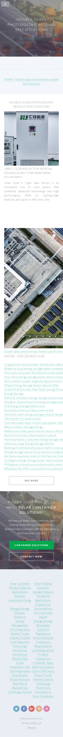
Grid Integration (20, 629)
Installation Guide (20, 600)
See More (31, 480)
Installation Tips (20, 667)
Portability (43, 596)
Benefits (20, 596)
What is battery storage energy (23, 427)
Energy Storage (13, 393)
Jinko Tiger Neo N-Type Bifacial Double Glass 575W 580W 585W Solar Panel (28, 173)
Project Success (20, 679)
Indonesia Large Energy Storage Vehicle (29, 443)
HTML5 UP (35, 723)
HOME (8, 79)
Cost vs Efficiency (43, 671)
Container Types (43, 663)
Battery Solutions (43, 667)
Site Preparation (20, 671)
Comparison (43, 604)
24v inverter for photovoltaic (22, 418)
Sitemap (31, 727)
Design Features (43, 592)
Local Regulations (43, 650)
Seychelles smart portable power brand (28, 410)
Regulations (43, 633)
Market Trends (20, 633)
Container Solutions (31, 545)
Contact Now (31, 556)
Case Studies (20, 675)
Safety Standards (43, 638)
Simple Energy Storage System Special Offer (31, 385)
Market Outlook (43, 679)
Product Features (20, 587)
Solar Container (20, 583)
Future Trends (43, 675)
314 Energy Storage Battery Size (24, 406)
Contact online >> (31, 37)
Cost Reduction (20, 642)
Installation (20, 654)
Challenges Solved (19, 692)
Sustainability (43, 608)
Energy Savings (43, 621)
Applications (20, 592)
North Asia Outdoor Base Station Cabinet (30, 435)
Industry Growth (20, 638)
